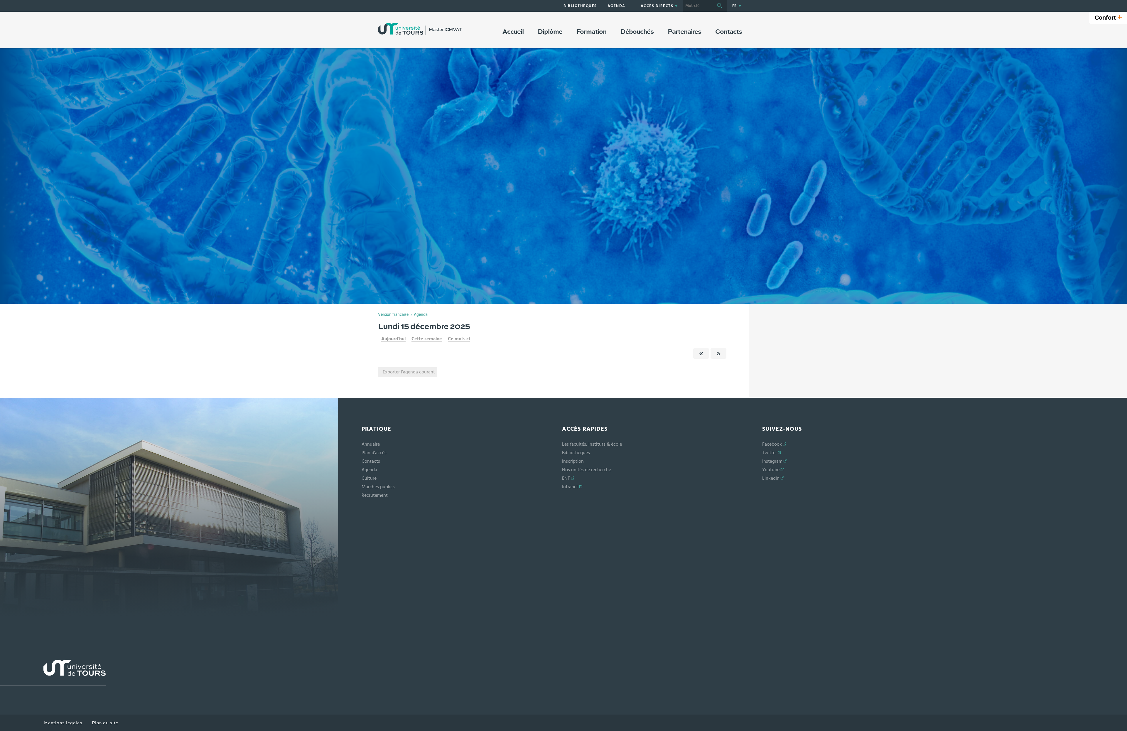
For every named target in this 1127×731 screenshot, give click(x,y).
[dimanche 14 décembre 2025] (701, 353)
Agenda (421, 315)
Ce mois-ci (459, 338)
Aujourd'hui (393, 338)
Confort (1108, 17)
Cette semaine (426, 338)
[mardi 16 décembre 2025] (718, 353)
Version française (393, 315)
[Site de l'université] (53, 673)
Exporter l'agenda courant (409, 372)
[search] (697, 6)
